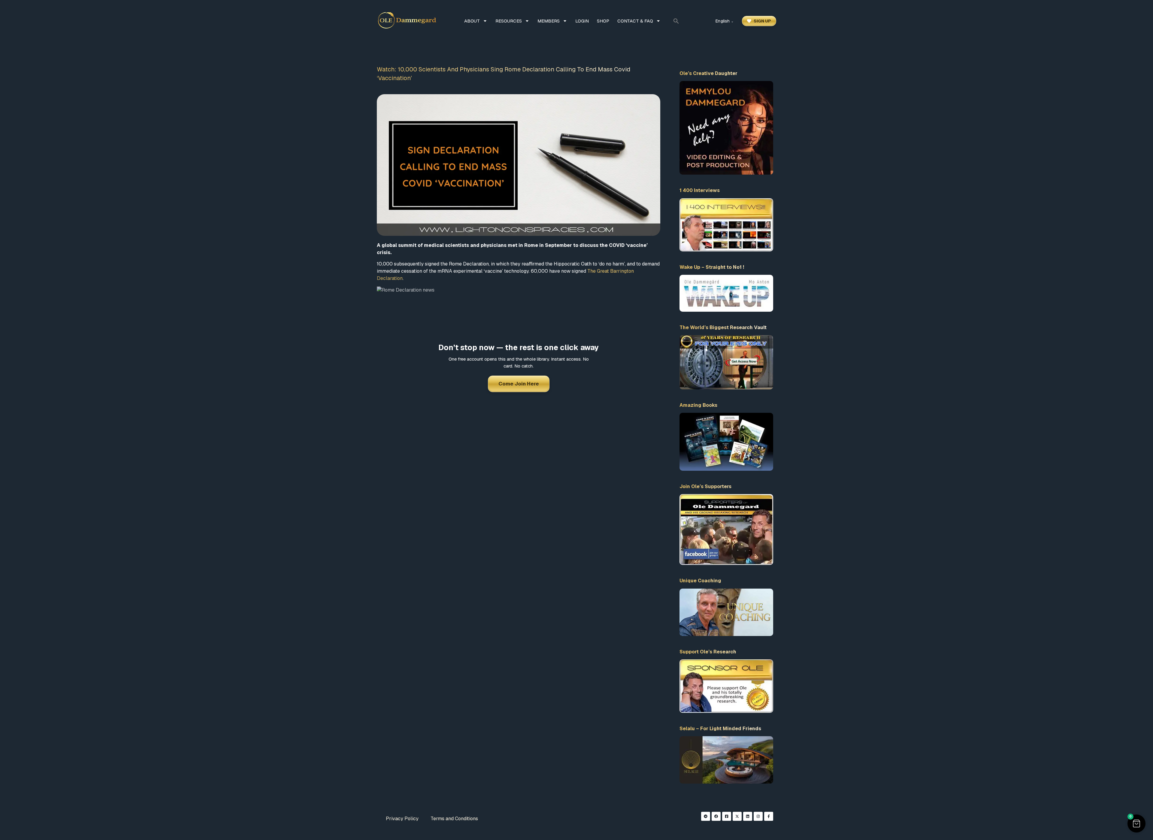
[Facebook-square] (726, 816)
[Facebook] (716, 816)
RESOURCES (508, 21)
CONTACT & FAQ (635, 21)
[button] (676, 21)
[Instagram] (758, 816)
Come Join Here (518, 383)
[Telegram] (705, 816)
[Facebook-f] (768, 816)
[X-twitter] (737, 816)
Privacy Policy (402, 818)
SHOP (603, 21)
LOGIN (582, 21)
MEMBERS (548, 21)
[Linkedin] (747, 816)
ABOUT (472, 21)
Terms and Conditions (454, 818)
